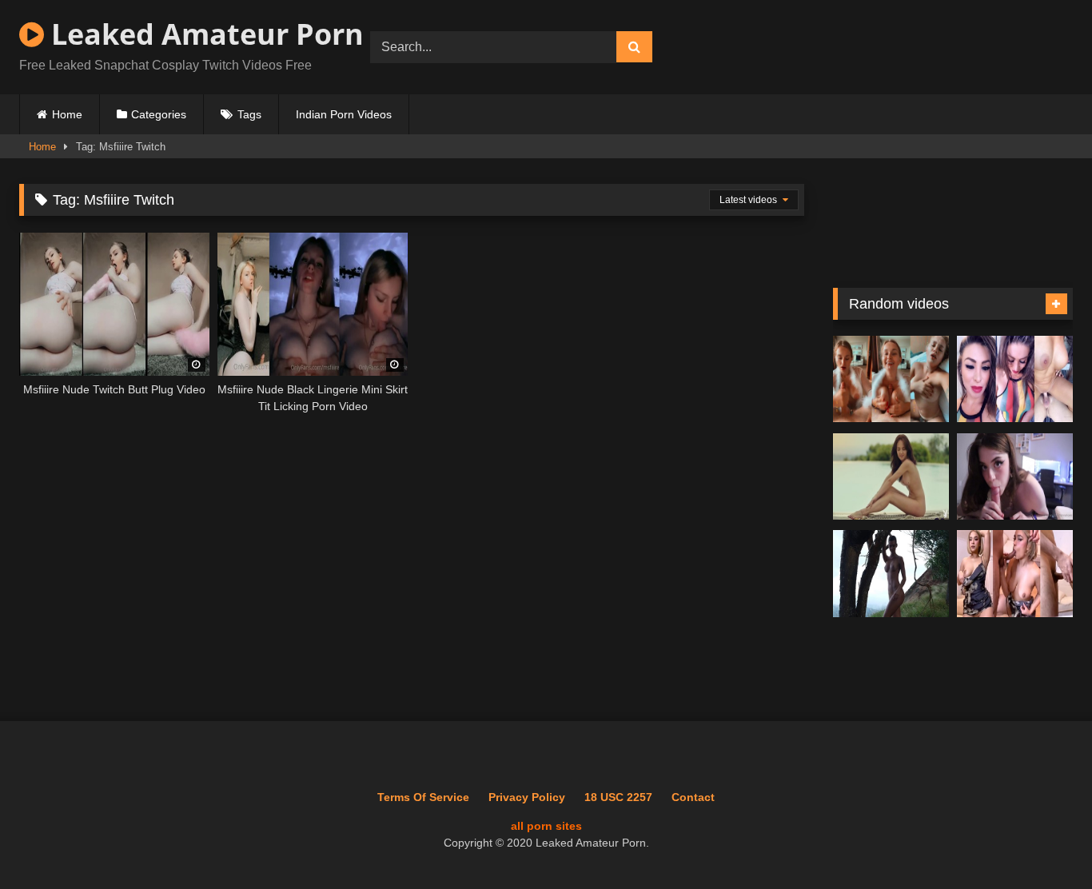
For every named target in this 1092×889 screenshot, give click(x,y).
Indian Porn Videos (344, 114)
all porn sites (546, 825)
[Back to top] (1042, 841)
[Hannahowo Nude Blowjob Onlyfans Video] (1015, 476)
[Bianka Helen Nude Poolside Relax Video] (891, 476)
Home (67, 114)
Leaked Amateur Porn (204, 34)
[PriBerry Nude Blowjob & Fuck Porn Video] (1015, 573)
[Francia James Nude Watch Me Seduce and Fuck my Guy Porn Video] (1015, 379)
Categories (158, 114)
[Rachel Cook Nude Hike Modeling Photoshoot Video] (891, 573)
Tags (249, 114)
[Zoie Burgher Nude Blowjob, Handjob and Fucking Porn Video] (891, 379)
